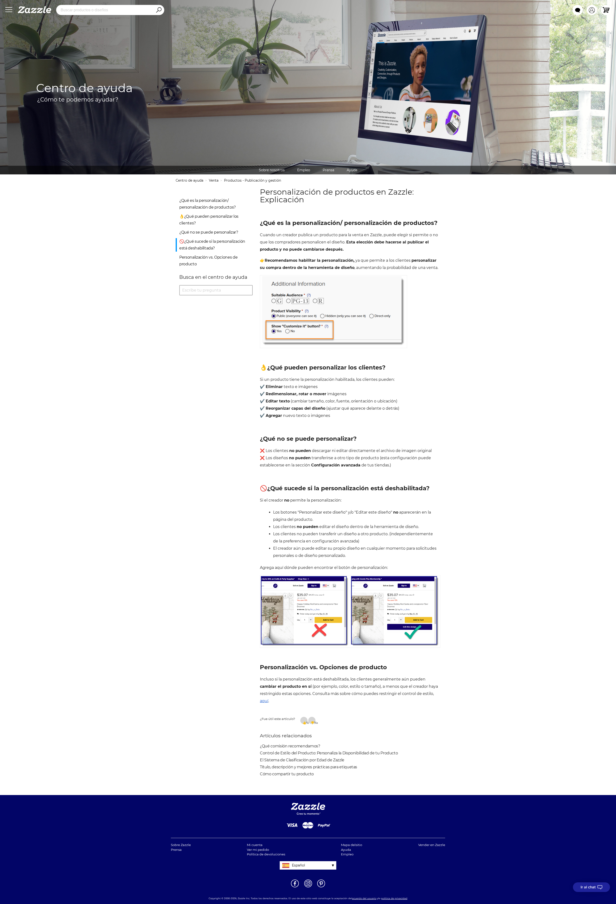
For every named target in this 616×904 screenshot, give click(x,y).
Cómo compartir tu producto (287, 774)
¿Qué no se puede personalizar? (208, 232)
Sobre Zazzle (181, 845)
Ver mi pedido (258, 850)
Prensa (328, 170)
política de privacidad (394, 898)
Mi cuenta (255, 845)
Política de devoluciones (266, 854)
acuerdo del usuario (364, 898)
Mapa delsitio (351, 845)
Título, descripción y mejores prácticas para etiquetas (308, 767)
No (314, 722)
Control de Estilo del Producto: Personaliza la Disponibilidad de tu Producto (329, 753)
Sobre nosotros (272, 170)
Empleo (303, 170)
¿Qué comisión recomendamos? (290, 746)
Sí (307, 722)
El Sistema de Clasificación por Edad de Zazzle (302, 760)
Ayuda (352, 170)
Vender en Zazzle (431, 845)
